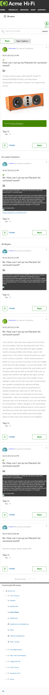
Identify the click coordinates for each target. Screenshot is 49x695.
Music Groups (14, 667)
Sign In (47, 27)
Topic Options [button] (22, 41)
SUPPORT (42, 10)
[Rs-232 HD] (34, 579)
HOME (2, 10)
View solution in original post (14, 212)
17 (10, 134)
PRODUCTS (13, 10)
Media (12, 630)
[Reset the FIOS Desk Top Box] (30, 579)
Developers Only (15, 673)
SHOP (33, 10)
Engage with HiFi (15, 661)
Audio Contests (15, 642)
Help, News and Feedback (18, 655)
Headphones (14, 618)
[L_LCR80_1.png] (24, 103)
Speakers (12, 600)
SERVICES (24, 10)
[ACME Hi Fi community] (3, 591)
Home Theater (14, 612)
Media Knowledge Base (17, 636)
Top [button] (3, 691)
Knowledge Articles (16, 649)
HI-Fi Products (14, 595)
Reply (39, 145)
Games (12, 679)
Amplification (14, 606)
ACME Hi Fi (11, 591)
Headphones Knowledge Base (19, 624)
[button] (46, 47)
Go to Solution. (17, 123)
